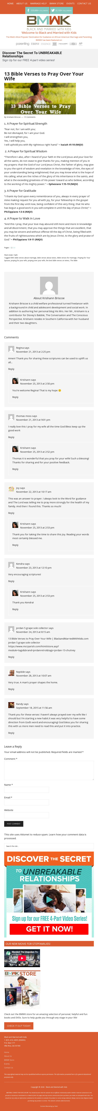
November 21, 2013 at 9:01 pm (33, 419)
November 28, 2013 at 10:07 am (33, 675)
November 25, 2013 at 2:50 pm (37, 383)
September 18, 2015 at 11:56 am (34, 707)
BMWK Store (9, 1060)
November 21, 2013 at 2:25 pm (33, 351)
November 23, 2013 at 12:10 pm (34, 567)
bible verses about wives (46, 258)
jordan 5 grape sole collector (32, 628)
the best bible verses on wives (57, 260)
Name (8, 784)
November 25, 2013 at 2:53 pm (37, 527)
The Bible (73, 260)
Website (8, 810)
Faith (16, 255)
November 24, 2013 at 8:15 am (33, 632)
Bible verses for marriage (67, 258)
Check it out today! (18, 1026)
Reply (11, 369)
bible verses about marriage (25, 258)
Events (7, 1064)
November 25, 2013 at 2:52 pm (37, 451)
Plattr (56, 1106)
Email (8, 797)
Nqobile (20, 671)
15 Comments (29, 117)
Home (6, 1052)
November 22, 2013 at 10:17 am (33, 491)
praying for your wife (19, 260)
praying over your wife (36, 260)
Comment (10, 758)
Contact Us (8, 1067)
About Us (8, 1056)
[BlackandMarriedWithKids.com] (49, 28)
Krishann (25, 379)
